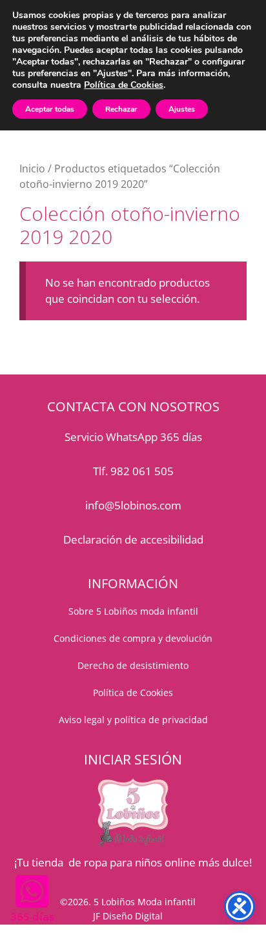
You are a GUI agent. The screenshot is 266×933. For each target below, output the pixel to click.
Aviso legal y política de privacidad (133, 719)
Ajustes (182, 109)
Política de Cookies (123, 85)
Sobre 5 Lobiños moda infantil (133, 611)
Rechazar (121, 109)
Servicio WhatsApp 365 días (133, 436)
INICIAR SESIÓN (133, 759)
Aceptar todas (49, 109)
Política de (116, 692)
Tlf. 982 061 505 (133, 471)
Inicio (32, 168)
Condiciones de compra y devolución (133, 638)
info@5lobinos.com (133, 505)
